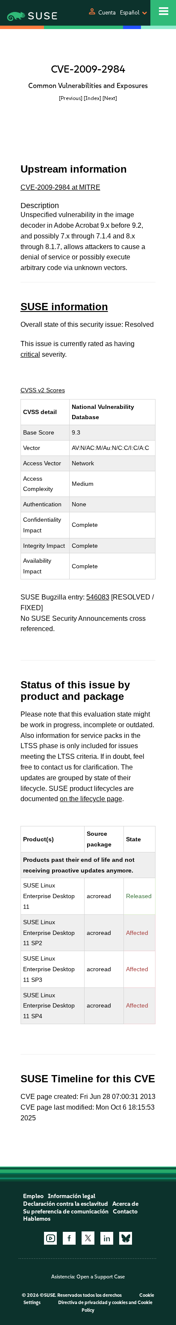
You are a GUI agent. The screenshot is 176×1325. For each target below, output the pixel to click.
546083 (97, 597)
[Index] (92, 98)
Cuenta (107, 12)
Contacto (125, 1211)
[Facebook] (69, 1238)
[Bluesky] (125, 1238)
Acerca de (125, 1203)
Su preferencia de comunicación (66, 1211)
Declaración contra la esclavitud (65, 1203)
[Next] (110, 98)
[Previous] (70, 98)
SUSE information (64, 306)
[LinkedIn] (106, 1238)
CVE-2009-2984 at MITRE (60, 187)
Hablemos (36, 1218)
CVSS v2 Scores (43, 390)
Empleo (33, 1196)
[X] (88, 1237)
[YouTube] (50, 1238)
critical (30, 354)
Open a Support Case (100, 1277)
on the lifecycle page (91, 798)
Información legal (71, 1196)
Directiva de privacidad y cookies (93, 1302)
